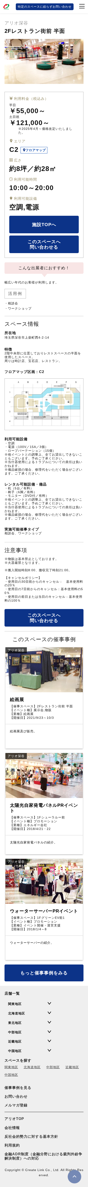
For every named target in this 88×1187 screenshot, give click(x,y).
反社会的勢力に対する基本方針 (31, 1136)
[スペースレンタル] (6, 6)
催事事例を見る (18, 1088)
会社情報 (12, 1128)
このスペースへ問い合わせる (44, 244)
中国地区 (11, 1075)
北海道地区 (32, 1067)
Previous (11, 777)
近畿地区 (72, 1067)
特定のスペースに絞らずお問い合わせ (45, 6)
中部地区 (53, 1067)
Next (76, 777)
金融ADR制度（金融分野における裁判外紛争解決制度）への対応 (43, 1156)
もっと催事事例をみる (44, 972)
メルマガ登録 (16, 1105)
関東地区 (11, 1067)
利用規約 (12, 1145)
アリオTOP (14, 1119)
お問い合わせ (16, 1096)
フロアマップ (35, 150)
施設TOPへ (44, 224)
